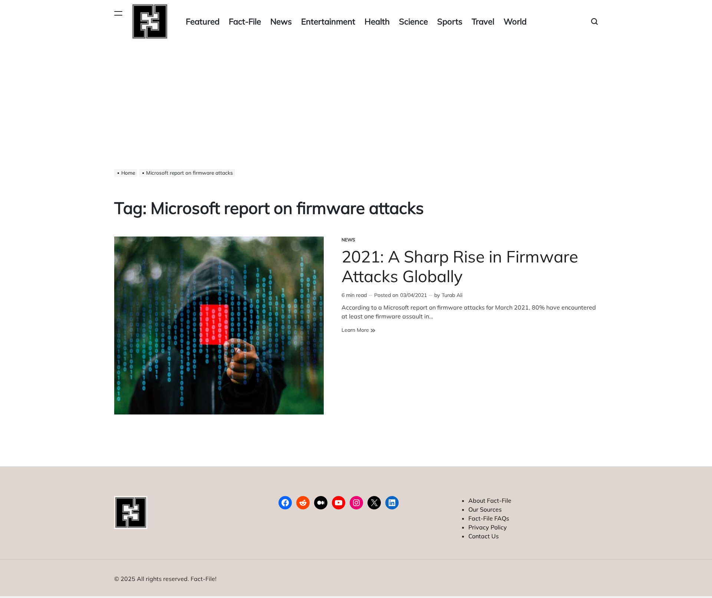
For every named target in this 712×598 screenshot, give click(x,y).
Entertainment (328, 21)
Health (377, 21)
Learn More (358, 330)
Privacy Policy (487, 527)
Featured (203, 21)
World (515, 21)
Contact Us (483, 536)
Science (413, 21)
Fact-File (245, 21)
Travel (483, 21)
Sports (449, 21)
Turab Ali (452, 295)
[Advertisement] (356, 99)
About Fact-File (489, 500)
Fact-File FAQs (488, 518)
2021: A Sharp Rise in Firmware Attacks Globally (460, 266)
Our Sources (485, 509)
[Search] (594, 21)
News (281, 21)
